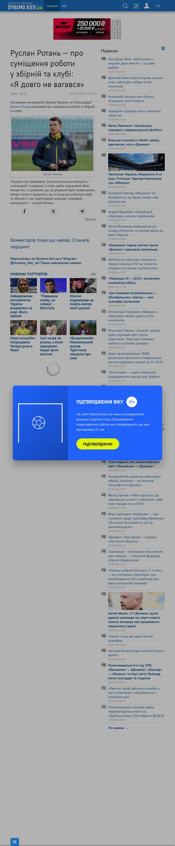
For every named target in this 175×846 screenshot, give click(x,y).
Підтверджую (97, 444)
